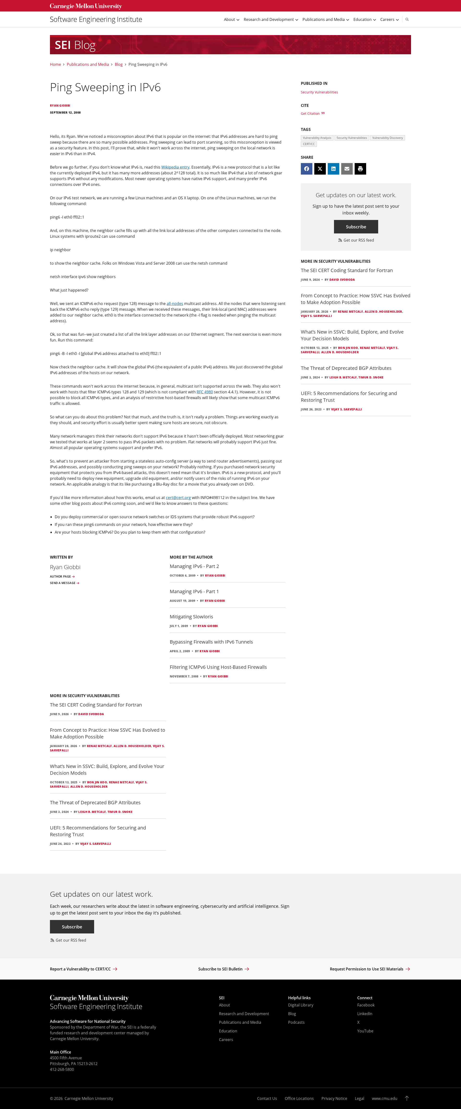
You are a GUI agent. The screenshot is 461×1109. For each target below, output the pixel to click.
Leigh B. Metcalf (92, 812)
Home (55, 64)
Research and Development (244, 1013)
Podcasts (296, 1022)
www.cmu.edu (384, 1098)
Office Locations (299, 1098)
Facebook (366, 1005)
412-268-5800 (62, 1069)
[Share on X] (320, 169)
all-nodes (175, 303)
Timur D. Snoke (120, 812)
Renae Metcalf (99, 746)
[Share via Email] (347, 169)
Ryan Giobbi (215, 575)
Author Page (60, 577)
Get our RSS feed (358, 240)
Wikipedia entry (175, 167)
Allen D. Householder (132, 746)
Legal (359, 1098)
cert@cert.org (178, 497)
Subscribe (356, 227)
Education (228, 1031)
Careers (226, 1039)
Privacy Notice (334, 1098)
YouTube (365, 1031)
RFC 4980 (205, 392)
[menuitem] (98, 19)
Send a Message (62, 583)
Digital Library (300, 1005)
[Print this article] (360, 169)
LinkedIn (364, 1013)
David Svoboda (91, 714)
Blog (119, 64)
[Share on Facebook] (306, 169)
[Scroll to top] (408, 1098)
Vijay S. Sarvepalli (95, 844)
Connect (364, 997)
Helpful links (299, 997)
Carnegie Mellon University (89, 1098)
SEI (221, 997)
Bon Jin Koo (97, 782)
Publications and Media (88, 64)
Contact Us (267, 1098)
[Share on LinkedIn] (333, 169)
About (224, 1005)
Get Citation (311, 113)
